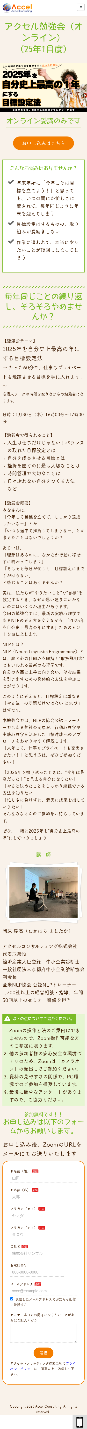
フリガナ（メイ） (23, 1227)
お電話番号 (18, 1265)
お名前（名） (20, 1190)
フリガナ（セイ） (23, 1208)
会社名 (15, 1246)
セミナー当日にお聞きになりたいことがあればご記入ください (42, 1317)
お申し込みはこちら (43, 143)
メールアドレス (21, 1284)
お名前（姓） (20, 1171)
